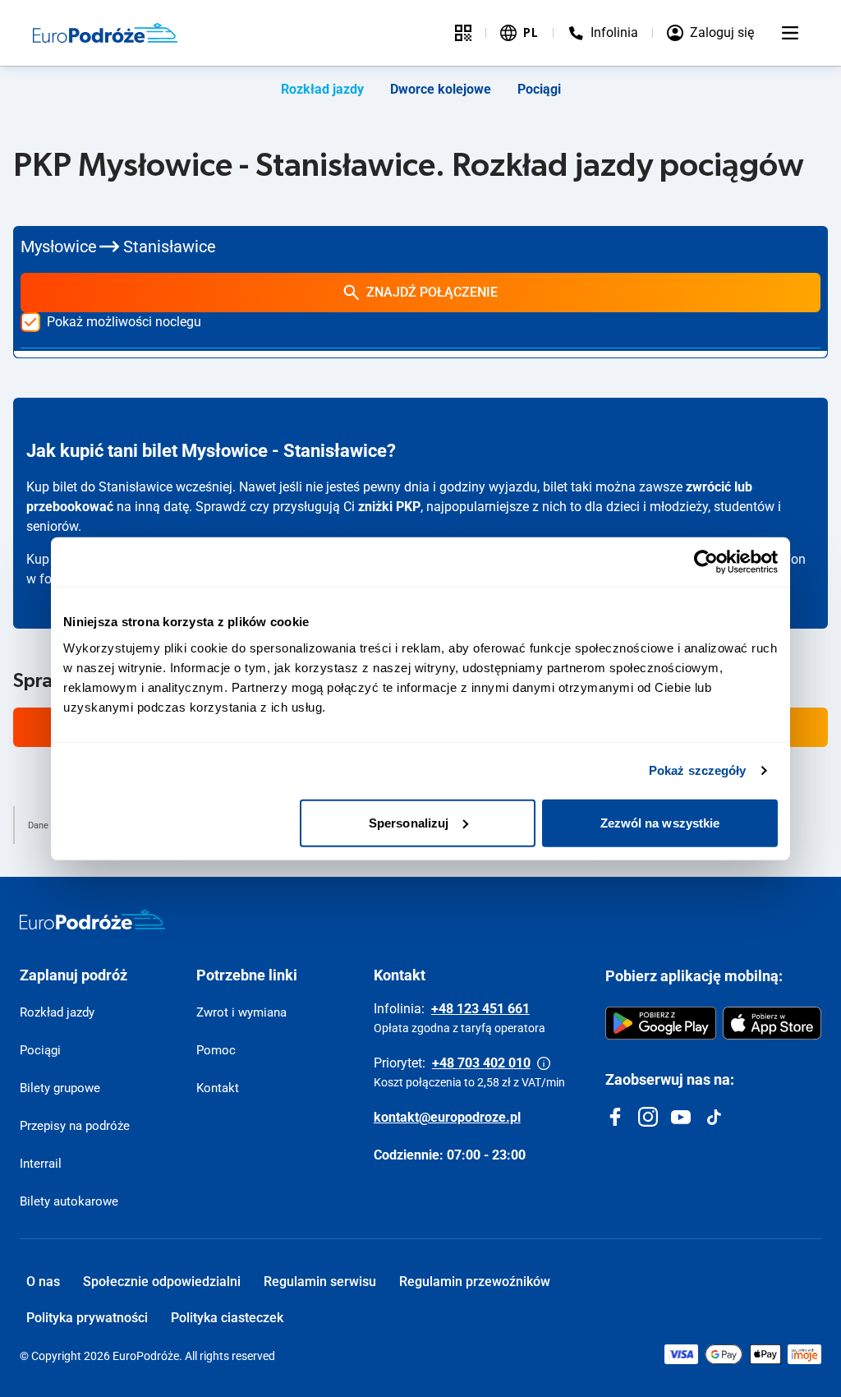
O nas (43, 1281)
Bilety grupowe (60, 1088)
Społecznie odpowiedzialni (162, 1281)
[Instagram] (648, 1117)
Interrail (41, 1163)
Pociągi (539, 89)
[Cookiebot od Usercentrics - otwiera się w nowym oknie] (706, 562)
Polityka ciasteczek (227, 1318)
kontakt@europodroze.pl (447, 1117)
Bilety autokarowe (69, 1201)
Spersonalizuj (408, 822)
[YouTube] (681, 1117)
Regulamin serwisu (320, 1281)
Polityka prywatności (87, 1318)
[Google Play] (660, 1023)
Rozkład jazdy (322, 89)
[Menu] (790, 33)
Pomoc (216, 1050)
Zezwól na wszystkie (660, 822)
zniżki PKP (389, 506)
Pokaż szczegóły (698, 770)
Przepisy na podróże (75, 1125)
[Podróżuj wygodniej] (463, 33)
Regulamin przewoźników (474, 1281)
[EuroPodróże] (92, 919)
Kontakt (217, 1088)
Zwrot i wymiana (241, 1012)
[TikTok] (714, 1117)
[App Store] (772, 1023)
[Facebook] (615, 1117)
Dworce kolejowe (440, 89)
